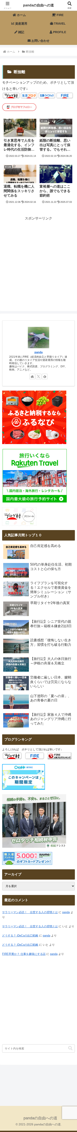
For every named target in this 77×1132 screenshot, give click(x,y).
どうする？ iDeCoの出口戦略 (20, 935)
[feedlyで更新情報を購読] (44, 376)
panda (38, 352)
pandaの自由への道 (38, 5)
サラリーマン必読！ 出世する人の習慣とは (30, 912)
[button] (70, 1048)
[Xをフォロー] (38, 376)
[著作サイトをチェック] (32, 376)
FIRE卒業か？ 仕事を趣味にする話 (24, 954)
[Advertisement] (38, 260)
